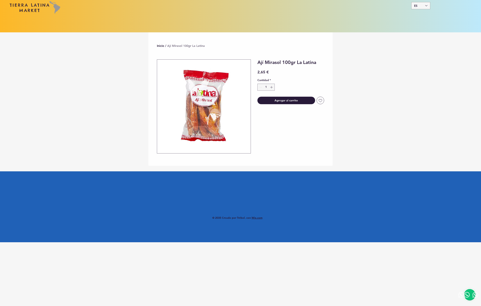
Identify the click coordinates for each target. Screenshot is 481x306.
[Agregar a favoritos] (320, 100)
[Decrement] (260, 87)
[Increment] (271, 87)
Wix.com (257, 217)
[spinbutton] (266, 87)
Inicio (160, 46)
